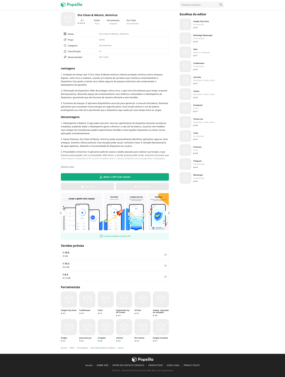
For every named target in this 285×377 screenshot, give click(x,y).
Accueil (88, 365)
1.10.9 (65, 252)
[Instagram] (202, 108)
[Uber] (202, 52)
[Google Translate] (161, 330)
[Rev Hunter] (142, 330)
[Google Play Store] (69, 302)
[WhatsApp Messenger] (202, 38)
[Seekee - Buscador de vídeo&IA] (161, 304)
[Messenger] (202, 178)
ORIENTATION (155, 365)
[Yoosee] (202, 94)
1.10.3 (65, 263)
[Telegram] (202, 164)
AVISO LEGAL (173, 365)
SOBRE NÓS (102, 365)
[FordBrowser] (87, 302)
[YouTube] (202, 80)
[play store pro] (87, 330)
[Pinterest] (202, 150)
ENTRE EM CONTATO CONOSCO (128, 365)
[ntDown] (124, 330)
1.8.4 (65, 274)
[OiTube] (142, 302)
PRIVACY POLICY (192, 365)
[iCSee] (106, 302)
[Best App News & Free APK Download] (71, 4)
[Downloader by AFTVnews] (124, 304)
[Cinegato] (106, 330)
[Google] (69, 330)
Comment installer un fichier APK (116, 236)
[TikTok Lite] (202, 122)
